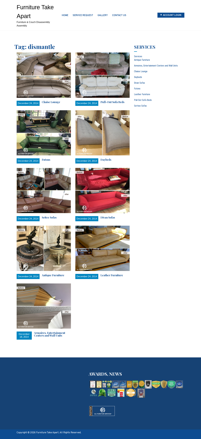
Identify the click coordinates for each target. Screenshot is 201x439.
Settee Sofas (49, 217)
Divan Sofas (107, 217)
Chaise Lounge (51, 102)
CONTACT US (119, 15)
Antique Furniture (53, 275)
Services (138, 56)
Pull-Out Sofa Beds (112, 102)
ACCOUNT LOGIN (171, 15)
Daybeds (105, 159)
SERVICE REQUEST (83, 15)
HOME (65, 15)
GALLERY (103, 15)
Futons (46, 159)
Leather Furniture (111, 275)
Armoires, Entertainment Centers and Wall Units (49, 334)
